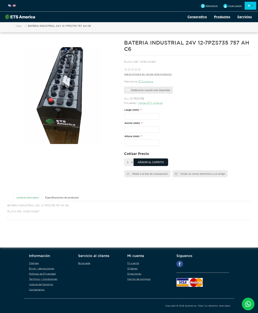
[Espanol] (10, 5)
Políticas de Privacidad (42, 273)
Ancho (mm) (132, 122)
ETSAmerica (145, 81)
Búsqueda (84, 263)
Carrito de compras (139, 279)
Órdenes (132, 268)
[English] (14, 5)
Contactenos (37, 289)
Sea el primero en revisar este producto (148, 74)
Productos (222, 17)
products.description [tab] (28, 197)
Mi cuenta (133, 263)
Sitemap (34, 263)
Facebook (179, 264)
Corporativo (197, 17)
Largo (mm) (131, 109)
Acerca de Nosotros (41, 284)
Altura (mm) (132, 136)
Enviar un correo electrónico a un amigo (202, 173)
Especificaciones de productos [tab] (62, 197)
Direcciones (134, 273)
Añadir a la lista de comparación (150, 173)
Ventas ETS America (150, 103)
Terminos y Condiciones (43, 279)
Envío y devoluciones (41, 268)
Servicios (244, 17)
